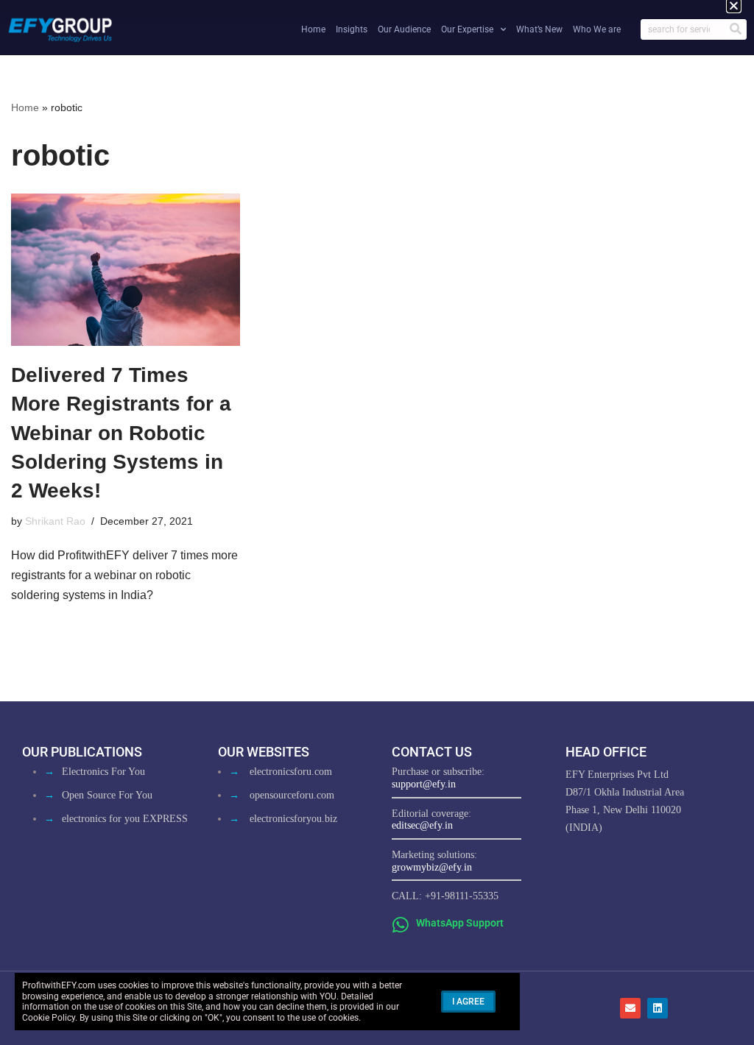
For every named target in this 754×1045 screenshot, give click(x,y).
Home (313, 29)
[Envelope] (630, 1008)
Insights (351, 29)
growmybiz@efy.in (432, 867)
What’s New (539, 29)
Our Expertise (467, 29)
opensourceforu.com (292, 795)
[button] (733, 5)
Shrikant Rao (55, 521)
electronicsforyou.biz (293, 818)
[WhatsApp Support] (401, 924)
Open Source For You (107, 795)
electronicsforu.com (291, 771)
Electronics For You (103, 771)
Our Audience (404, 29)
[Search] (735, 29)
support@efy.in (424, 784)
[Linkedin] (657, 1008)
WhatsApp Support (460, 923)
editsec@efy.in (422, 825)
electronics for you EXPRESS (125, 818)
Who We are (597, 29)
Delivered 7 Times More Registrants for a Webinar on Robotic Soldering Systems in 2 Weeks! (121, 433)
